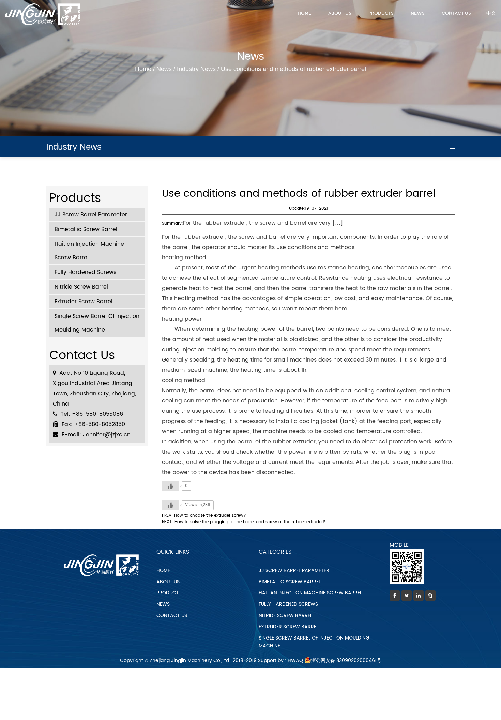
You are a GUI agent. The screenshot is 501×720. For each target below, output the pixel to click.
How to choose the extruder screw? (210, 515)
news (163, 604)
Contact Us (456, 13)
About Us (339, 13)
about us (168, 582)
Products (381, 13)
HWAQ (295, 660)
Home (304, 13)
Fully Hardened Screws (85, 272)
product (167, 593)
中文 (491, 13)
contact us (171, 615)
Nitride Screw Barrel (81, 286)
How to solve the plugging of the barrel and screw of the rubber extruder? (249, 522)
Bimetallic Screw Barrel (86, 229)
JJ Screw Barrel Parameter (91, 214)
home (163, 570)
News (418, 13)
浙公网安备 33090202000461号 (346, 660)
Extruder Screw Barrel (83, 301)
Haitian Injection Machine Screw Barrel (89, 250)
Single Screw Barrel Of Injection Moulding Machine (97, 323)
